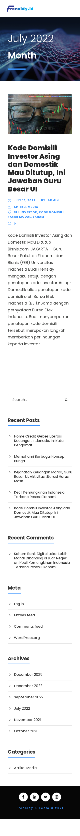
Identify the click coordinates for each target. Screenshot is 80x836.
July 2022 (22, 708)
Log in (19, 603)
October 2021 (25, 731)
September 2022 (28, 697)
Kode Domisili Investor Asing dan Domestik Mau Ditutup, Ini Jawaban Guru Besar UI (36, 168)
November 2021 (27, 719)
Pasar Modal (19, 217)
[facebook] (23, 797)
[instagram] (56, 797)
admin (53, 200)
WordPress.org (27, 637)
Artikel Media (26, 207)
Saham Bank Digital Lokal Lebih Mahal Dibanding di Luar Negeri (40, 556)
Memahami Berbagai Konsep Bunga (39, 458)
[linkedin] (34, 797)
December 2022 (28, 685)
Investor (29, 212)
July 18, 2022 (25, 200)
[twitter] (45, 797)
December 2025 (28, 674)
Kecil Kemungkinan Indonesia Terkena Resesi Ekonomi (39, 494)
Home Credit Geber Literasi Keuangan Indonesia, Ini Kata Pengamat (39, 441)
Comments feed (28, 626)
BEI (16, 212)
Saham (38, 217)
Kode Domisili (51, 212)
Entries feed (24, 615)
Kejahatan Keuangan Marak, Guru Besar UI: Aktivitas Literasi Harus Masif (43, 477)
